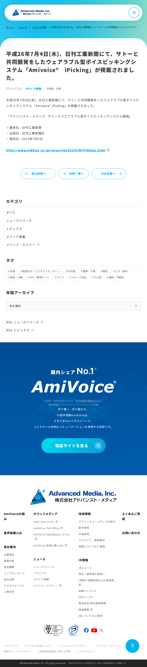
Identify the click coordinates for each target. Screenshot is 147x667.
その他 (97, 277)
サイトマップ (11, 645)
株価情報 (84, 609)
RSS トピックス (18, 330)
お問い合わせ (131, 533)
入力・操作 (121, 271)
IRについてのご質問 (90, 616)
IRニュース (85, 568)
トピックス (14, 228)
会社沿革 (9, 579)
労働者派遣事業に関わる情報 (55, 651)
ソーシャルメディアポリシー (73, 645)
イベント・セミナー (20, 244)
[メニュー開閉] (134, 12)
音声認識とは (13, 533)
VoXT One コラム (43, 522)
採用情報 (85, 514)
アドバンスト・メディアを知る (97, 521)
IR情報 (83, 560)
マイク (60, 277)
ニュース (23, 27)
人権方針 (9, 591)
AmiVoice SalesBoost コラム (51, 534)
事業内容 (9, 561)
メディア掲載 (39, 27)
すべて (11, 212)
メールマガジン (85, 651)
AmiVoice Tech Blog (46, 528)
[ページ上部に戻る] (132, 646)
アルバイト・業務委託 (92, 540)
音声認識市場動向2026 (88, 400)
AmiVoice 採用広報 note (48, 545)
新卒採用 (84, 527)
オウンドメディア (45, 514)
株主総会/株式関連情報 (92, 603)
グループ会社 (79, 277)
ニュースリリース (19, 220)
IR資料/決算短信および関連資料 (96, 582)
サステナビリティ (14, 585)
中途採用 (84, 534)
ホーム (9, 27)
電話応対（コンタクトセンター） (41, 271)
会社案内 (10, 547)
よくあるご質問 (131, 516)
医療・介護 (89, 271)
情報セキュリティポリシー (18, 651)
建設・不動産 (116, 277)
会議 (12, 271)
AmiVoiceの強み (14, 516)
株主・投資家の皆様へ (92, 574)
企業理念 (9, 554)
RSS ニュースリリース (22, 322)
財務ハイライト (88, 591)
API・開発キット (40, 277)
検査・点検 (54, 88)
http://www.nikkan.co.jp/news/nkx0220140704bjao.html (56, 150)
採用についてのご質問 (92, 546)
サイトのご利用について (37, 645)
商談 (105, 271)
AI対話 (72, 271)
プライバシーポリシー (107, 645)
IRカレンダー (86, 597)
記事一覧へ (73, 173)
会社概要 (9, 567)
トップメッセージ (14, 573)
